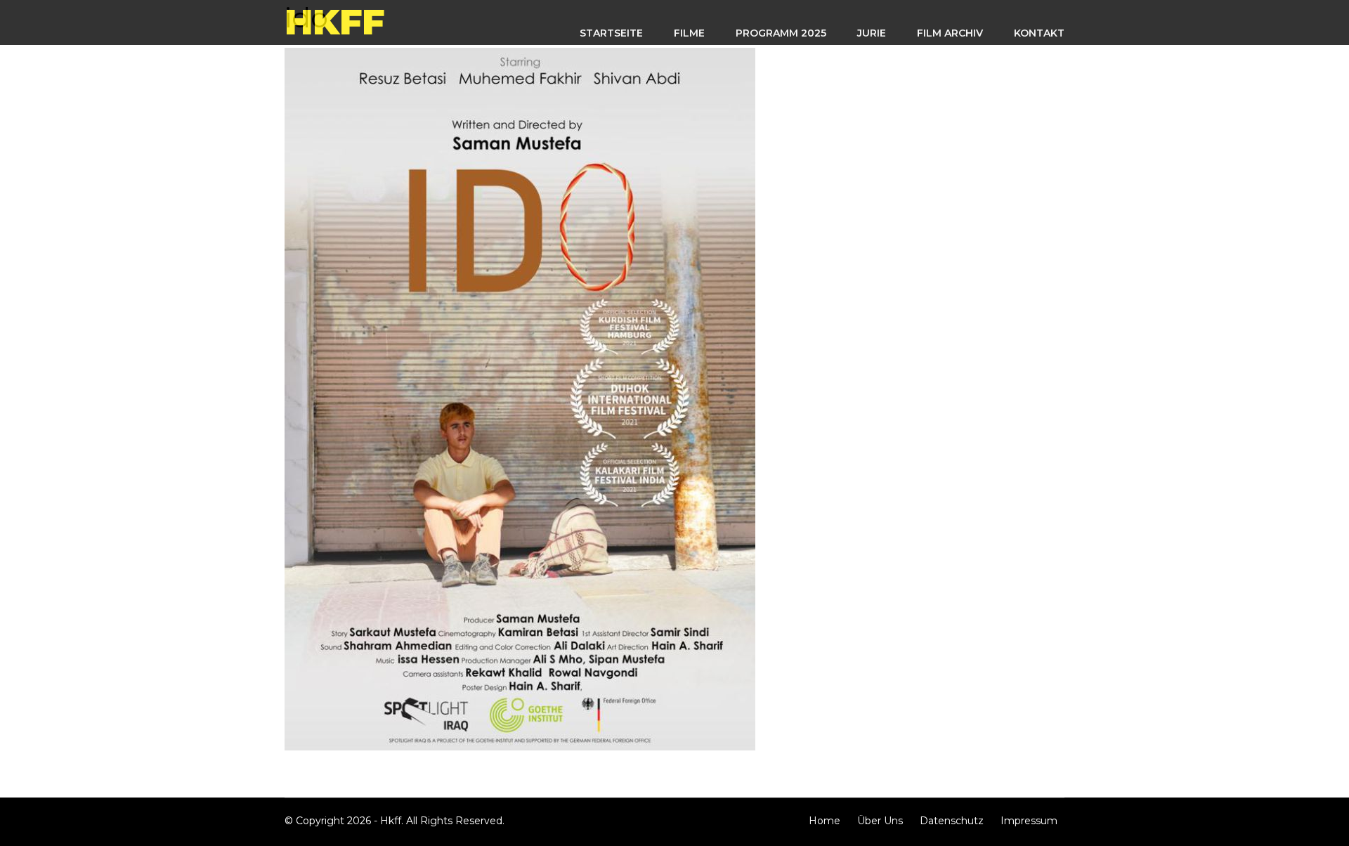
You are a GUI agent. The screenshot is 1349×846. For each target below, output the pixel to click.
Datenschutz (952, 820)
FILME (689, 33)
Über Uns (880, 820)
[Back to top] (1331, 828)
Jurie (871, 33)
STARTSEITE (611, 33)
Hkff (334, 22)
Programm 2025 (781, 33)
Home (824, 820)
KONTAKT (1039, 33)
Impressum (1029, 820)
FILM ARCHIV (950, 33)
